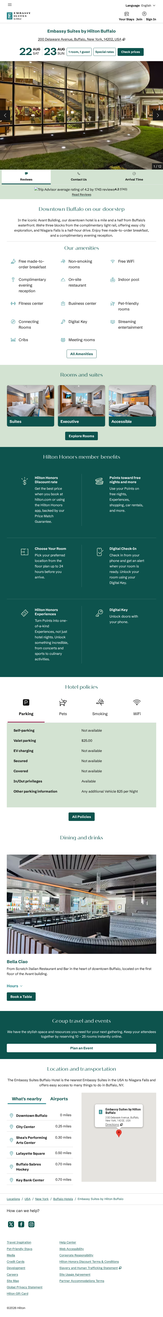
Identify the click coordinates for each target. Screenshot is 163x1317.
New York (42, 1199)
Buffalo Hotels (63, 1199)
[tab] (26, 177)
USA (28, 1199)
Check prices (132, 52)
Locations (13, 1199)
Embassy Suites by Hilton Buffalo (100, 1199)
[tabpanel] (81, 191)
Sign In (151, 19)
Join (139, 19)
